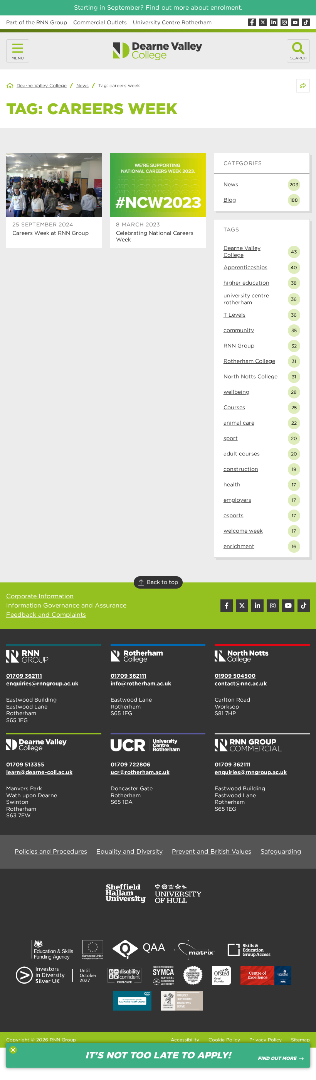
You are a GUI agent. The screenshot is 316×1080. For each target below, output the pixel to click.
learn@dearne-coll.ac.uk (39, 772)
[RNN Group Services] (262, 742)
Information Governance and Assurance (66, 605)
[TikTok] (306, 22)
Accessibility (185, 1040)
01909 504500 (235, 676)
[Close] (13, 1050)
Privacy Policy (265, 1040)
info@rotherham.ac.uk (141, 683)
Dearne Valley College (42, 85)
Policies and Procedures (51, 851)
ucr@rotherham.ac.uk (140, 772)
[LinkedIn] (273, 22)
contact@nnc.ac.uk (241, 683)
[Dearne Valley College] (158, 51)
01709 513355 (25, 764)
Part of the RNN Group (36, 22)
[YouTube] (295, 22)
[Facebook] (252, 22)
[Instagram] (284, 22)
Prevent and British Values (211, 851)
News (82, 85)
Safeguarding (281, 851)
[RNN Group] (53, 654)
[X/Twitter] (263, 22)
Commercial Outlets (100, 22)
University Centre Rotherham (172, 22)
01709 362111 (24, 676)
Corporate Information (40, 596)
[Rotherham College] (158, 654)
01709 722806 (130, 764)
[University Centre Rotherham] (158, 742)
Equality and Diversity (129, 851)
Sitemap (300, 1040)
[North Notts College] (262, 654)
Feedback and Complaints (46, 614)
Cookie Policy (224, 1040)
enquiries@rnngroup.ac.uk (42, 683)
